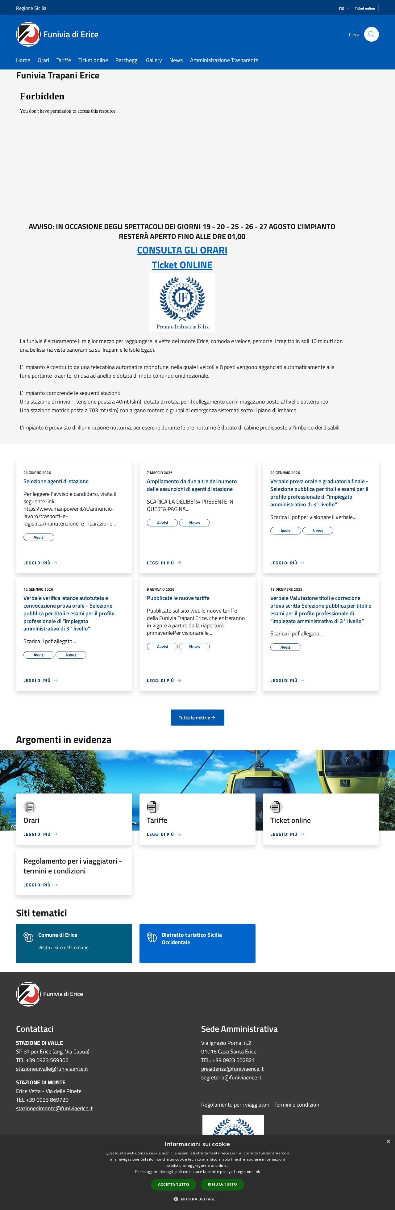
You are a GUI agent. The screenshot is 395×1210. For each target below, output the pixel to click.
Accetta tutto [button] (173, 1184)
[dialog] (197, 1172)
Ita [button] (341, 8)
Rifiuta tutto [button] (222, 1184)
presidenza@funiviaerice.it (232, 1069)
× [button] (388, 1141)
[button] (197, 1199)
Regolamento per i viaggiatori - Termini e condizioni (261, 1104)
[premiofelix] (182, 302)
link (257, 1171)
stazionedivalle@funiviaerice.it (52, 1069)
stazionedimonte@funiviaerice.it (54, 1108)
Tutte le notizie (194, 717)
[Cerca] (371, 34)
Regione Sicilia (31, 8)
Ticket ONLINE (182, 264)
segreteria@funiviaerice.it (231, 1077)
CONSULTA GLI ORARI (182, 249)
